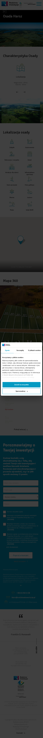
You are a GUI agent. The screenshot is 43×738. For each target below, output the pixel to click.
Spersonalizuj (20, 391)
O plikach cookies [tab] (34, 350)
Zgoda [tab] (7, 350)
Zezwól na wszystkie (21, 385)
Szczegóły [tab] (20, 350)
